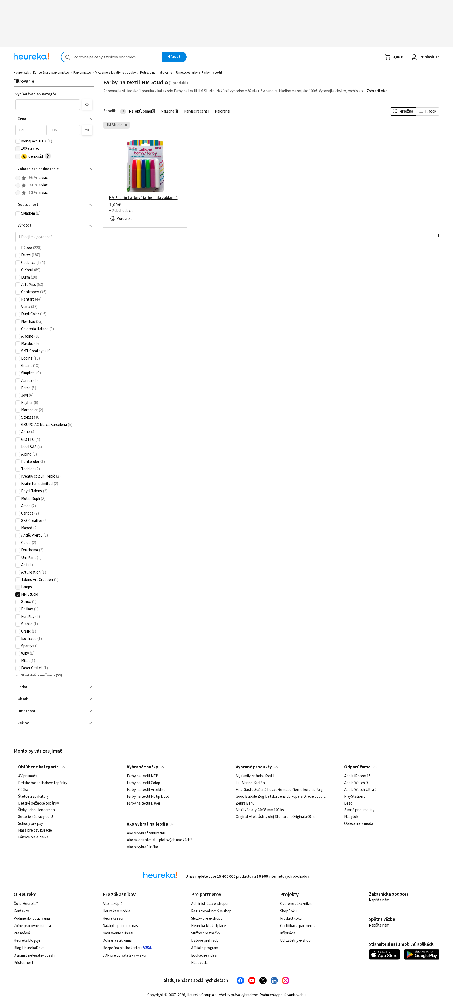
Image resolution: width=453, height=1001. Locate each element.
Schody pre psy (30, 823)
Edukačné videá (204, 955)
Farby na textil (212, 72)
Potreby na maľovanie (156, 72)
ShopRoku (288, 911)
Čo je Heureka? (26, 904)
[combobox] (112, 57)
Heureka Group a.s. (202, 995)
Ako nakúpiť (112, 904)
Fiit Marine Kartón (250, 783)
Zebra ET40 (245, 803)
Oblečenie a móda (358, 823)
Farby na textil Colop (143, 783)
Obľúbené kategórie (38, 767)
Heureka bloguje (27, 940)
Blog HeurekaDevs (29, 948)
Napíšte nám (379, 900)
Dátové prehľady (204, 940)
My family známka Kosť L (255, 776)
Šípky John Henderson (36, 810)
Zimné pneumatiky (359, 810)
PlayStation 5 (355, 796)
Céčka (23, 790)
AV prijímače (28, 776)
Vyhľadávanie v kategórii (36, 94)
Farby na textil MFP (142, 776)
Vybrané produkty (254, 767)
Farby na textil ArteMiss (146, 790)
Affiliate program (204, 948)
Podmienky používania (32, 918)
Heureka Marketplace (208, 926)
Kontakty (21, 911)
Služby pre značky (205, 933)
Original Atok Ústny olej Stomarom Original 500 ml (275, 817)
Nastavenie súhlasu (118, 933)
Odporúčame (357, 767)
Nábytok (351, 817)
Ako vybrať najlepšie (147, 824)
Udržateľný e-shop (295, 940)
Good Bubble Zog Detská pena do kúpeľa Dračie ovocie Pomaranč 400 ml (281, 796)
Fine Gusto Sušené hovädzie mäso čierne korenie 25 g (279, 790)
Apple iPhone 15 (357, 776)
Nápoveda (199, 963)
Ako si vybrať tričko (142, 847)
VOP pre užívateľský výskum (125, 955)
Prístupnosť (23, 963)
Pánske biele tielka (33, 837)
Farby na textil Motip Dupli (148, 796)
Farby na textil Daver (143, 803)
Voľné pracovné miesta (32, 926)
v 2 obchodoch (121, 210)
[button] (47, 104)
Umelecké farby (187, 72)
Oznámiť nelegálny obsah (34, 955)
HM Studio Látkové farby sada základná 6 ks (145, 198)
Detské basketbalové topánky (42, 783)
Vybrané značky (142, 767)
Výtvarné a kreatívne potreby (115, 72)
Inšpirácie (288, 933)
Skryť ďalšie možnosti (38, 675)
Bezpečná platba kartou (122, 948)
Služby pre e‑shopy (206, 918)
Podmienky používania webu (283, 995)
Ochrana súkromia (117, 940)
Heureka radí (113, 918)
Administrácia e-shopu (209, 904)
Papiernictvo (82, 72)
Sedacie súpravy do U (35, 817)
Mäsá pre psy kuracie (35, 830)
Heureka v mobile (117, 911)
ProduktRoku (291, 918)
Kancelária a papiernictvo (51, 72)
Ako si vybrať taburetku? (147, 833)
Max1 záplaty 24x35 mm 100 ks (260, 810)
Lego (348, 803)
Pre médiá (22, 933)
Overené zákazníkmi (296, 904)
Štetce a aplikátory (33, 796)
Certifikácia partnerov (297, 926)
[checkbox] (17, 141)
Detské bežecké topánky (38, 803)
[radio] (17, 178)
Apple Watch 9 (356, 783)
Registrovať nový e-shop (211, 911)
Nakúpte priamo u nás (120, 926)
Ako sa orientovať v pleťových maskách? (159, 840)
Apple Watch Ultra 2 (360, 790)
